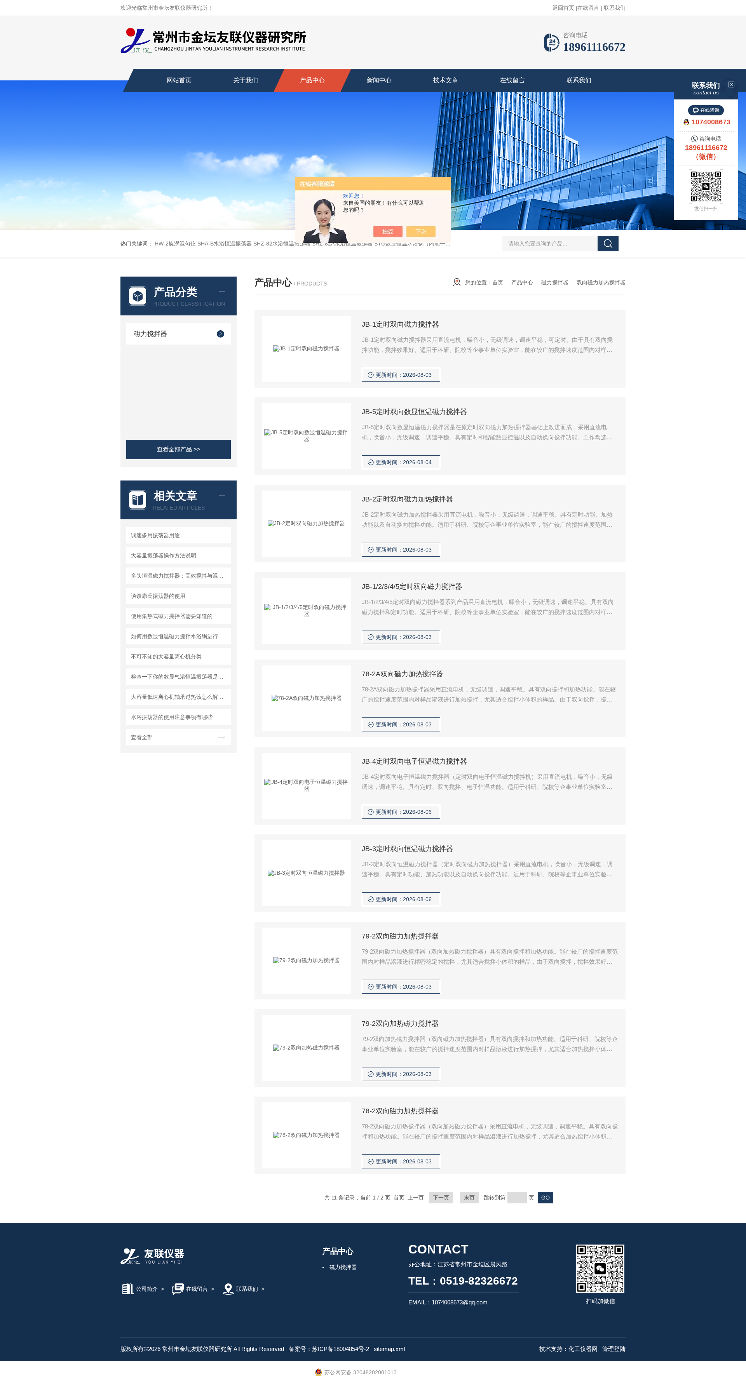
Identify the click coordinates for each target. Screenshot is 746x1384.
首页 (497, 282)
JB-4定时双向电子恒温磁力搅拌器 (414, 761)
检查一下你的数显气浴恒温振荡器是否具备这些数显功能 (179, 677)
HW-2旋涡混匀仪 (175, 243)
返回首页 (563, 8)
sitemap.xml (389, 1349)
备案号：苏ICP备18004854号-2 (329, 1349)
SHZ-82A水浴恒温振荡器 (342, 243)
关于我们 (245, 80)
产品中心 (312, 80)
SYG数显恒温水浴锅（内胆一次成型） (420, 243)
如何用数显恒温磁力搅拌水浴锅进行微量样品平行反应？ (179, 636)
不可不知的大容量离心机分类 (166, 656)
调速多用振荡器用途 (155, 535)
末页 (469, 1197)
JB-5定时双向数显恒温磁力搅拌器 (414, 412)
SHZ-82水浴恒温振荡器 (281, 243)
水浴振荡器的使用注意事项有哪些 (172, 717)
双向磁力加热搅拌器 (601, 282)
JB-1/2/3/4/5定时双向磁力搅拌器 (412, 586)
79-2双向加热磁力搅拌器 (400, 1023)
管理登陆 (614, 1349)
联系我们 (615, 8)
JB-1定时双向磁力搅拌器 (400, 324)
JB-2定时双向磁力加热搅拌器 (407, 499)
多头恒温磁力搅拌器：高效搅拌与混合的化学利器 (179, 576)
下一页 (441, 1197)
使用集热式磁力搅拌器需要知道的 (172, 616)
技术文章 (445, 80)
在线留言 (588, 8)
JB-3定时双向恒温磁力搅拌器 (407, 849)
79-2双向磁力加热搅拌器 (400, 936)
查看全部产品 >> (178, 449)
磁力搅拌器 (150, 334)
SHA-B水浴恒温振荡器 (224, 243)
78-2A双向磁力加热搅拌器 (402, 674)
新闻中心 (379, 80)
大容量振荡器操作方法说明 (163, 555)
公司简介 (147, 1289)
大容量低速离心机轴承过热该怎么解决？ (179, 697)
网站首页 (179, 80)
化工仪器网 (583, 1349)
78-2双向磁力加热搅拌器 (400, 1111)
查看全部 (142, 737)
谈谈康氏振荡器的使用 (158, 596)
